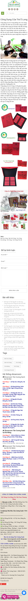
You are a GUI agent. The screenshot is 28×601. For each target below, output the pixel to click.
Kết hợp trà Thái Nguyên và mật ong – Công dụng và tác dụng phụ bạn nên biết (14, 302)
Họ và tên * (4, 254)
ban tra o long (4, 238)
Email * (3, 261)
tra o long (19, 238)
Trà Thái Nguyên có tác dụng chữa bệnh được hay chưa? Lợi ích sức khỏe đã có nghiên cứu (14, 327)
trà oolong (3, 240)
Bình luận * (4, 268)
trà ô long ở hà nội (17, 240)
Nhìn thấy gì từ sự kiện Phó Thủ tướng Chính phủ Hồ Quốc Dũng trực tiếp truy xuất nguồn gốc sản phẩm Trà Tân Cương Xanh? (14, 321)
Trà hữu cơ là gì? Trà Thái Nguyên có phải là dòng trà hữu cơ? (14, 310)
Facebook (5, 580)
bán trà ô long (12, 238)
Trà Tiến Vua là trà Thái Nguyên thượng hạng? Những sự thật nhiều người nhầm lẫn (14, 337)
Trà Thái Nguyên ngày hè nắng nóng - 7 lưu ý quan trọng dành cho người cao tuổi (14, 342)
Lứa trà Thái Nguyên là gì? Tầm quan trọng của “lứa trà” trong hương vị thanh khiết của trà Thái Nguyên (14, 348)
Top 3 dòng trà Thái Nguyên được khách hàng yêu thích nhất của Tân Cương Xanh (14, 332)
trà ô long (9, 240)
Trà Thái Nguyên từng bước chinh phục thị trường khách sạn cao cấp (14, 306)
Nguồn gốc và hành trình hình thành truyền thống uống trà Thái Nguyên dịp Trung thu (14, 315)
